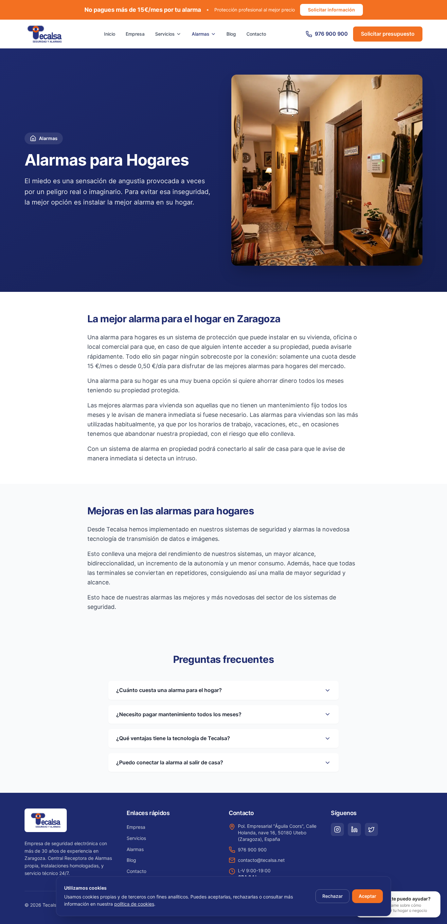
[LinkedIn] (354, 829)
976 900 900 (252, 849)
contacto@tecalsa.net (261, 860)
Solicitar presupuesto (388, 33)
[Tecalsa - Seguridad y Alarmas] (44, 34)
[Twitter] (371, 829)
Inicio (109, 34)
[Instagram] (337, 829)
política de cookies (134, 904)
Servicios (165, 34)
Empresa (135, 34)
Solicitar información (331, 9)
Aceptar (367, 896)
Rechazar (332, 896)
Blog (231, 34)
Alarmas (200, 34)
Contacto (256, 34)
